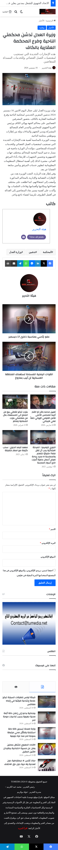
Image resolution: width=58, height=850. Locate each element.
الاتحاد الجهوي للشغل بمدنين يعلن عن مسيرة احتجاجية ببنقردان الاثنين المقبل (19, 748)
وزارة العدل (15, 252)
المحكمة (47, 252)
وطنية (41, 27)
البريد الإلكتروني (48, 543)
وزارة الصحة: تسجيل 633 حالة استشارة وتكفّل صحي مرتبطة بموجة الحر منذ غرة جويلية (21, 732)
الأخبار (41, 20)
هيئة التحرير (46, 68)
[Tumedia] (47, 11)
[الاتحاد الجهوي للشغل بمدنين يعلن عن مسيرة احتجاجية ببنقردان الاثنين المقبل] (47, 749)
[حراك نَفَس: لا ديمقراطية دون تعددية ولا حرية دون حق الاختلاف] (47, 765)
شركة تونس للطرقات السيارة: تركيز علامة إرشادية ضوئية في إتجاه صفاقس (19, 700)
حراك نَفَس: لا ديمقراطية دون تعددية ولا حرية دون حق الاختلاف (19, 762)
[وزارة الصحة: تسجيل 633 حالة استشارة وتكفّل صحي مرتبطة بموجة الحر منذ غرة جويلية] (47, 733)
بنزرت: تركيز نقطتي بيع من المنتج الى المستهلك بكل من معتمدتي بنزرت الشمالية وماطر (15, 416)
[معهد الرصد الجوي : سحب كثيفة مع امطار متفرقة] (15, 437)
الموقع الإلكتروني (48, 557)
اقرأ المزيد (22, 828)
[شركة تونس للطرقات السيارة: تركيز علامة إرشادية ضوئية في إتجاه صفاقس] (47, 702)
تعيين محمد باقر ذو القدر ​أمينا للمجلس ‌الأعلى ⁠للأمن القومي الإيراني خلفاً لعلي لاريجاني (43, 416)
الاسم (52, 529)
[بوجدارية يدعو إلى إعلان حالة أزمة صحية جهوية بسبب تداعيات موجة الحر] (47, 717)
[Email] (23, 237)
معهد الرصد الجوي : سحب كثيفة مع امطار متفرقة (15, 449)
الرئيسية (50, 20)
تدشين (32, 252)
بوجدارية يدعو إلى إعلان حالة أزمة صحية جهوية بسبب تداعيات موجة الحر (19, 716)
